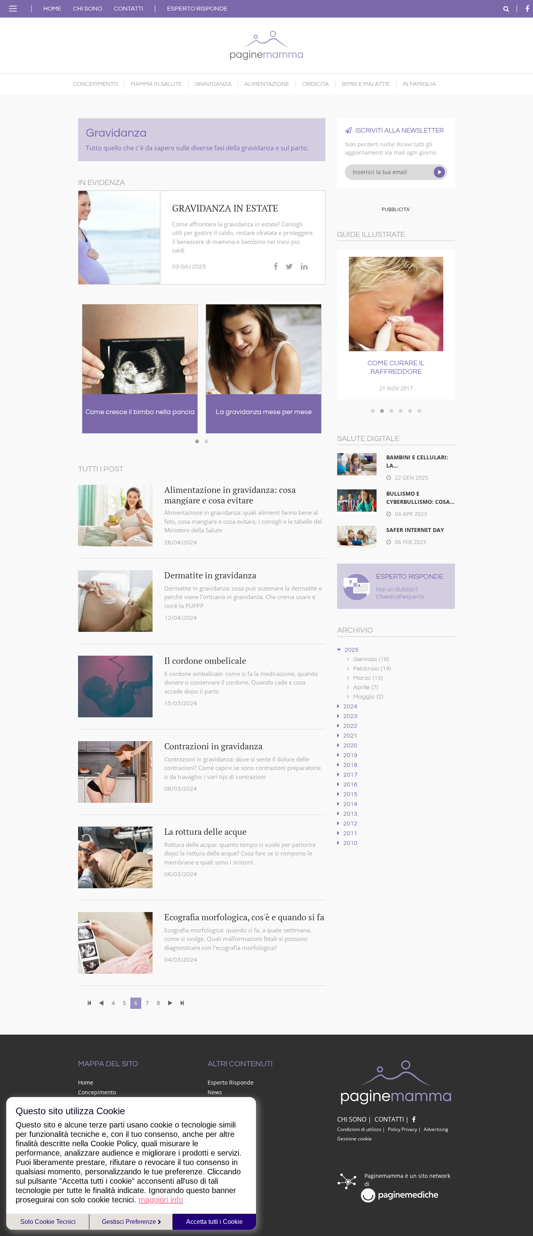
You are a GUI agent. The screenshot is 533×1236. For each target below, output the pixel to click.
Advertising (436, 1129)
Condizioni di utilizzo (359, 1129)
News (215, 1092)
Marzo (368, 678)
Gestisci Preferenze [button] (130, 1221)
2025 (352, 650)
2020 (350, 745)
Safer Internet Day (415, 530)
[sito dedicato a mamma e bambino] (266, 43)
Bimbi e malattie (366, 84)
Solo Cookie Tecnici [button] (48, 1221)
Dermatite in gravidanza (210, 575)
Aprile (365, 687)
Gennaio (371, 659)
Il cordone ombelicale (205, 660)
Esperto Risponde (197, 8)
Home (52, 8)
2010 (350, 843)
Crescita (315, 84)
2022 (350, 726)
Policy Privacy (402, 1129)
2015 (350, 794)
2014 (350, 804)
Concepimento (95, 84)
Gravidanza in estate (225, 208)
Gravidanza (213, 84)
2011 (350, 833)
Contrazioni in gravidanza (213, 746)
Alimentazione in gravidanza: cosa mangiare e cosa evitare (230, 494)
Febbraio (372, 668)
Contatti (128, 8)
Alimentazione (266, 84)
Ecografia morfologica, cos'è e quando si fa (244, 917)
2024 (350, 706)
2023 (350, 716)
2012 (350, 823)
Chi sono (87, 8)
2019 (350, 755)
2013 (350, 814)
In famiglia (419, 84)
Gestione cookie (354, 1138)
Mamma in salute (156, 84)
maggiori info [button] (161, 1199)
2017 (350, 775)
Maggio (368, 697)
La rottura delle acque (205, 831)
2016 (350, 784)
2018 (350, 765)
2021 (350, 736)
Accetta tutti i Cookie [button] (214, 1221)
